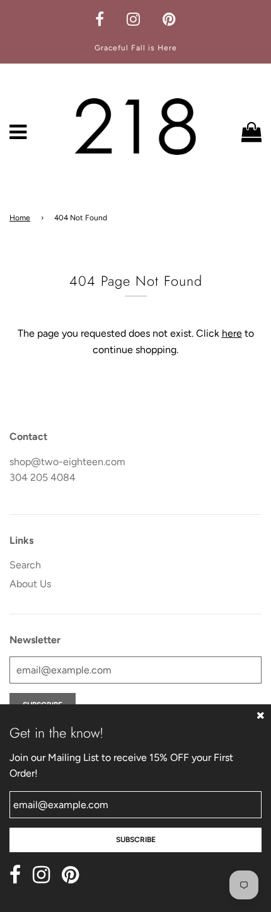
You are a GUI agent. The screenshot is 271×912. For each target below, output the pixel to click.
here (232, 333)
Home (19, 217)
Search (25, 565)
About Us (30, 584)
